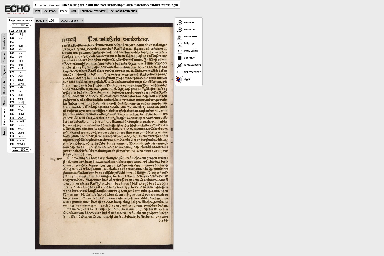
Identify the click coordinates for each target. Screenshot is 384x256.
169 (12, 64)
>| (82, 20)
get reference (192, 72)
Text (37, 11)
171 (12, 72)
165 (12, 49)
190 (12, 144)
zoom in (188, 22)
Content (4, 57)
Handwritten (4, 86)
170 (12, 68)
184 (12, 121)
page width (190, 50)
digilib (187, 79)
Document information (123, 11)
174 (12, 83)
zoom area (190, 36)
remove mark (192, 65)
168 (12, 60)
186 (12, 129)
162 (12, 38)
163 (12, 42)
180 (12, 106)
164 (12, 45)
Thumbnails (4, 41)
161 (12, 34)
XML (74, 11)
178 (12, 98)
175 (12, 87)
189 (12, 140)
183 (12, 117)
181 (12, 110)
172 (12, 76)
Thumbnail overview (92, 11)
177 (12, 95)
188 (12, 136)
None (4, 131)
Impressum (98, 253)
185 (12, 125)
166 (12, 53)
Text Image (50, 11)
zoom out (189, 29)
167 (12, 57)
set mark (189, 57)
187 (12, 132)
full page (189, 43)
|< (44, 20)
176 (12, 91)
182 (12, 113)
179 (12, 102)
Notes (4, 101)
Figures (4, 70)
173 (12, 79)
